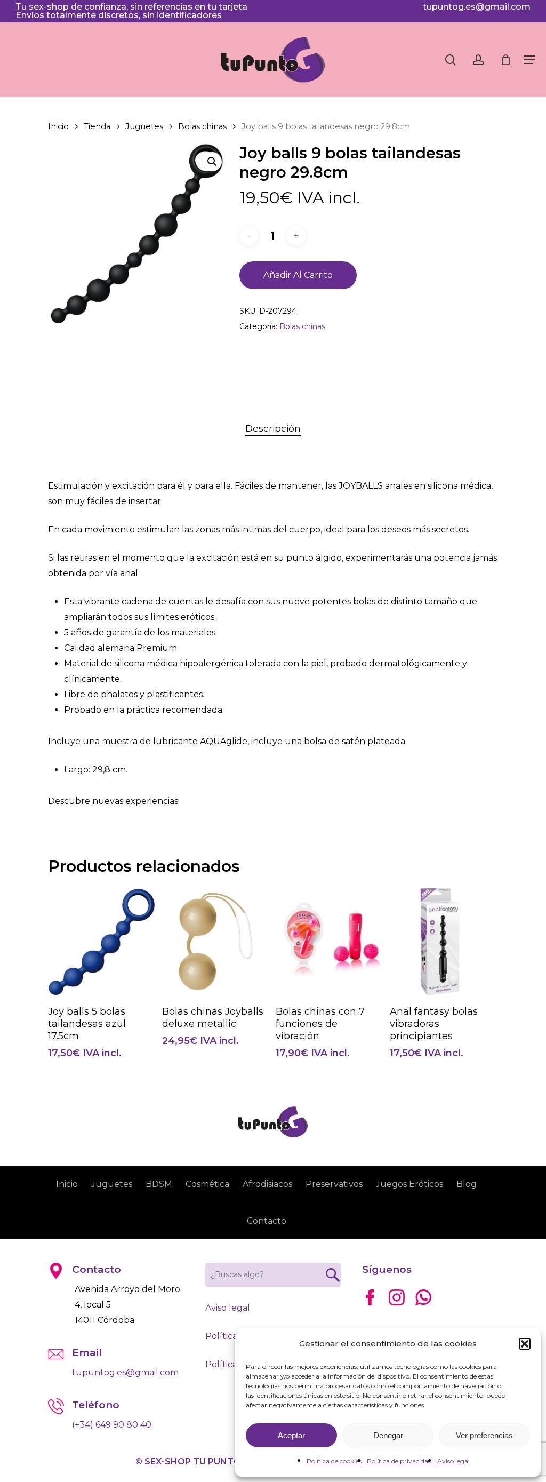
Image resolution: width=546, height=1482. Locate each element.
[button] (524, 1343)
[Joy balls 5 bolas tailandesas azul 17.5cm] (102, 942)
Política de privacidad (399, 1461)
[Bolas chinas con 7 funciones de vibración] (330, 942)
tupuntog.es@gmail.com (477, 7)
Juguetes (144, 126)
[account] (478, 60)
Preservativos (334, 1184)
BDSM (159, 1184)
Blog (466, 1184)
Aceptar (291, 1435)
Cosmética (207, 1184)
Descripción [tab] (273, 428)
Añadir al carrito (298, 275)
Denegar (388, 1435)
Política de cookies (334, 1461)
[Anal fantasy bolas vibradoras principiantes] (444, 942)
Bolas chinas (202, 126)
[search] (450, 60)
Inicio (58, 126)
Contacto (266, 1221)
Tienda (97, 126)
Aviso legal (453, 1461)
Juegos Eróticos (409, 1184)
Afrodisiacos (267, 1184)
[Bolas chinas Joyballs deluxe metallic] (216, 942)
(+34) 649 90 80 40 (111, 1425)
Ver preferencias (484, 1435)
